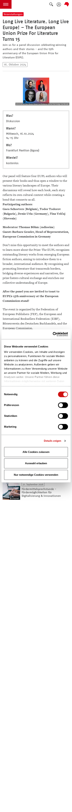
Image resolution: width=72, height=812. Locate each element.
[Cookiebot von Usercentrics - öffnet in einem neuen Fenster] (52, 334)
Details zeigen (52, 440)
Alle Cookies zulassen (36, 451)
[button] (6, 4)
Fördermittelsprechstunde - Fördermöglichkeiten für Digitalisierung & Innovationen (41, 492)
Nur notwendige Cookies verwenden (36, 474)
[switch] (63, 405)
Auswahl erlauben (36, 463)
